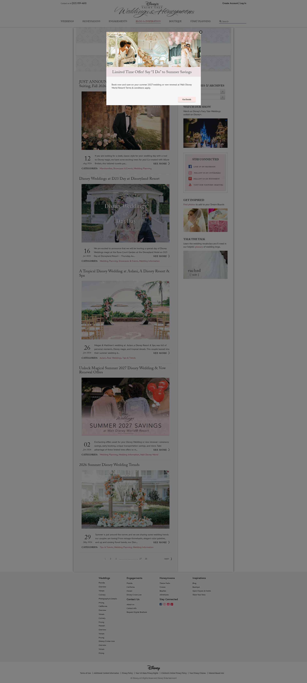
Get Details (186, 99)
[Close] (200, 32)
